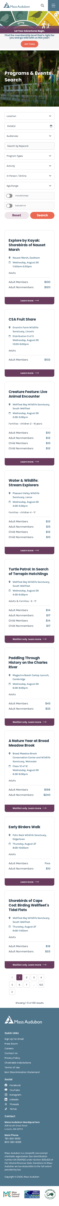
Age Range (12, 185)
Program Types (15, 155)
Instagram (15, 1094)
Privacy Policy (12, 1058)
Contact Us (11, 1053)
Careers (9, 1048)
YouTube (15, 1090)
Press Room (11, 1043)
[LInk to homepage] (16, 5)
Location (11, 116)
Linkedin (14, 1099)
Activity (11, 165)
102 (41, 984)
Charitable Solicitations (18, 1062)
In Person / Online (16, 175)
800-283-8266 (13, 1142)
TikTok (13, 1109)
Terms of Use (12, 1067)
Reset (16, 215)
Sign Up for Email (14, 1039)
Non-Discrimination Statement (22, 1072)
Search (42, 215)
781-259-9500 (13, 1138)
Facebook (15, 1085)
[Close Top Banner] (55, 14)
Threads (14, 1104)
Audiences (12, 135)
